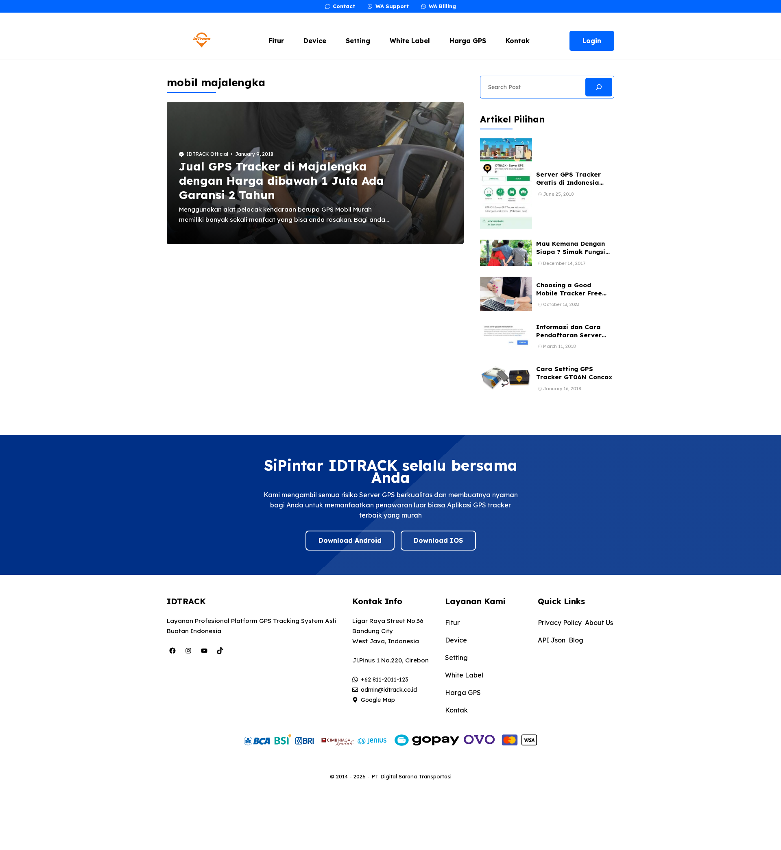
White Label (410, 41)
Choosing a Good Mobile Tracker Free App (569, 293)
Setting (358, 41)
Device (314, 41)
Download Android (350, 540)
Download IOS (438, 540)
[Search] (598, 87)
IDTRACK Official (207, 154)
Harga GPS (467, 41)
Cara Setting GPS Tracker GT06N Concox (574, 373)
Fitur (276, 41)
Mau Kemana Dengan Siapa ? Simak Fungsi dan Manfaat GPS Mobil (574, 252)
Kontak (518, 41)
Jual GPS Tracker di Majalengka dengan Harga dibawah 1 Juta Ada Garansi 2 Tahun (281, 180)
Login (591, 41)
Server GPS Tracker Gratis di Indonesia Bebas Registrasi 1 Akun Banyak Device (575, 186)
